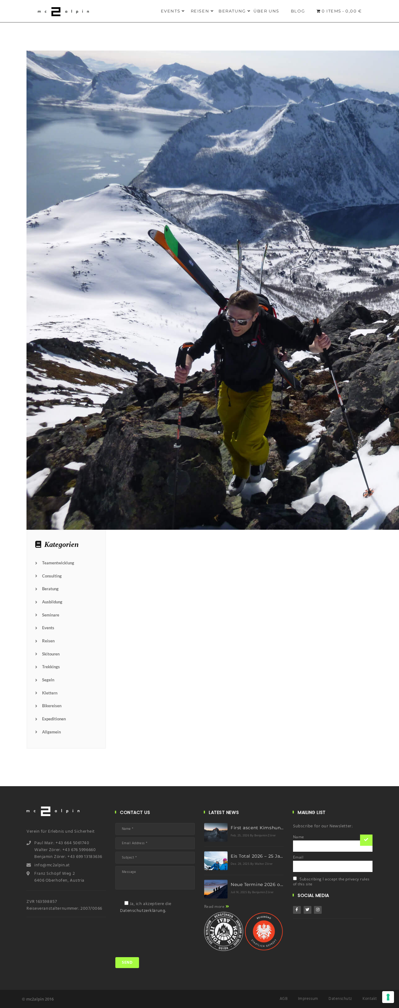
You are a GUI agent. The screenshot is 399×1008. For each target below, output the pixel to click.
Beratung (232, 10)
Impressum (308, 999)
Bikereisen (51, 705)
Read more (215, 906)
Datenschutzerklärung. (143, 910)
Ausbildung (52, 601)
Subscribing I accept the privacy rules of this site (331, 881)
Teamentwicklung (58, 562)
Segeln (48, 679)
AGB (284, 999)
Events (170, 10)
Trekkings (51, 666)
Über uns (266, 10)
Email (298, 857)
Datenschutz (340, 999)
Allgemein (51, 731)
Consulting (52, 575)
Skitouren (51, 653)
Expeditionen (54, 718)
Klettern (49, 692)
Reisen (200, 10)
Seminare (50, 614)
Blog (298, 10)
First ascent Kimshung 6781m (265, 827)
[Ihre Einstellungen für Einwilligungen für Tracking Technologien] (388, 997)
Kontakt (370, 999)
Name (298, 837)
